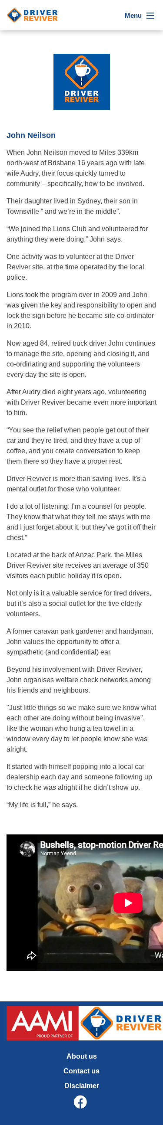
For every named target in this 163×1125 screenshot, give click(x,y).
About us (82, 1056)
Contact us (81, 1071)
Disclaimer (81, 1085)
